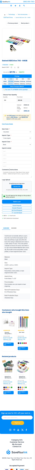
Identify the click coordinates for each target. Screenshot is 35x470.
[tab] (6, 228)
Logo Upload (6, 180)
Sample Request (17, 208)
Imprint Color (6, 141)
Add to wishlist (11, 67)
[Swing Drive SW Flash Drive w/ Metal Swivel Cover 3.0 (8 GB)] (8, 366)
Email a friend (18, 67)
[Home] (5, 14)
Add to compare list (15, 67)
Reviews (13, 228)
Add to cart (17, 201)
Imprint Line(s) (6, 148)
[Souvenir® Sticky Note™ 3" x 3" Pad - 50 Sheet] (8, 322)
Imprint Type (6, 135)
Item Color (5, 129)
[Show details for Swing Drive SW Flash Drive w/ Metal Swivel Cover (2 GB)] (22, 366)
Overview (6, 228)
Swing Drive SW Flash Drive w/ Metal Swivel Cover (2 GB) (23, 377)
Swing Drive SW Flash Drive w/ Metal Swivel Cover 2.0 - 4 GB (8, 377)
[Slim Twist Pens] (22, 322)
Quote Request (17, 205)
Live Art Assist (18, 212)
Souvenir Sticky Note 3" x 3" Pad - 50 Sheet (8, 333)
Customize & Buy (7, 344)
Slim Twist (21, 332)
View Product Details (7, 124)
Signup (17, 423)
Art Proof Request (17, 210)
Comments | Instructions (10, 169)
